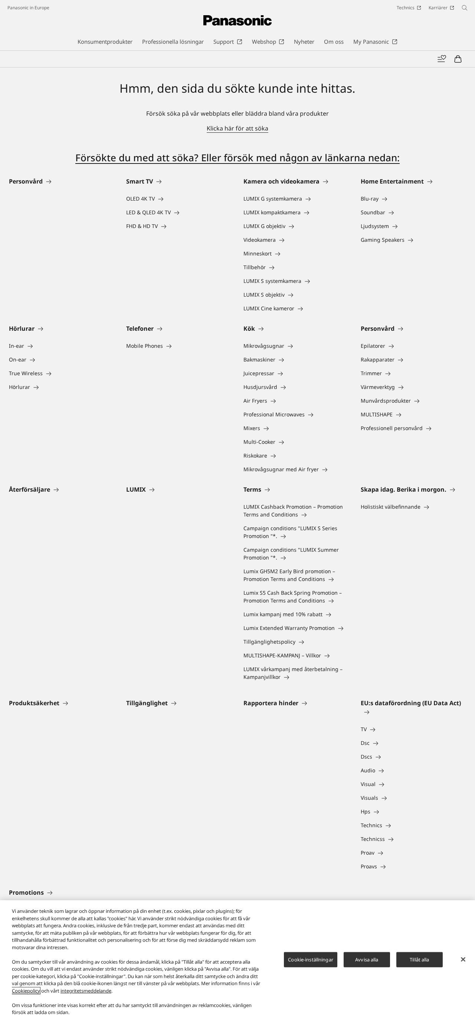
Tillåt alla (419, 959)
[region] (237, 960)
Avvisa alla (366, 959)
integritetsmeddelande (85, 990)
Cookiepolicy (26, 990)
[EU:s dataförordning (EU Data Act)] (413, 712)
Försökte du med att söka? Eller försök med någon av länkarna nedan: (237, 157)
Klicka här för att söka (237, 128)
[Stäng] (463, 959)
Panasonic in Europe (28, 7)
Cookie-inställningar (310, 959)
